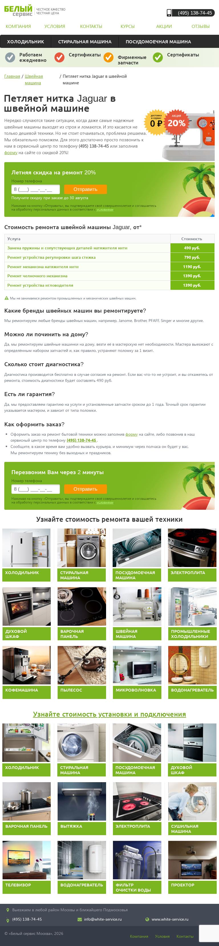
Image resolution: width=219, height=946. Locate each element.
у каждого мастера (85, 57)
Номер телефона (26, 181)
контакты (91, 26)
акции (164, 26)
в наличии (132, 62)
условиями (105, 209)
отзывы (201, 26)
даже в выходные (34, 60)
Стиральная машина (84, 41)
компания (18, 26)
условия (54, 26)
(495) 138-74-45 (195, 12)
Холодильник (25, 41)
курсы (128, 26)
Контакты (185, 936)
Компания (139, 936)
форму (10, 152)
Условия (162, 936)
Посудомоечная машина (158, 41)
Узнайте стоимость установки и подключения (109, 714)
